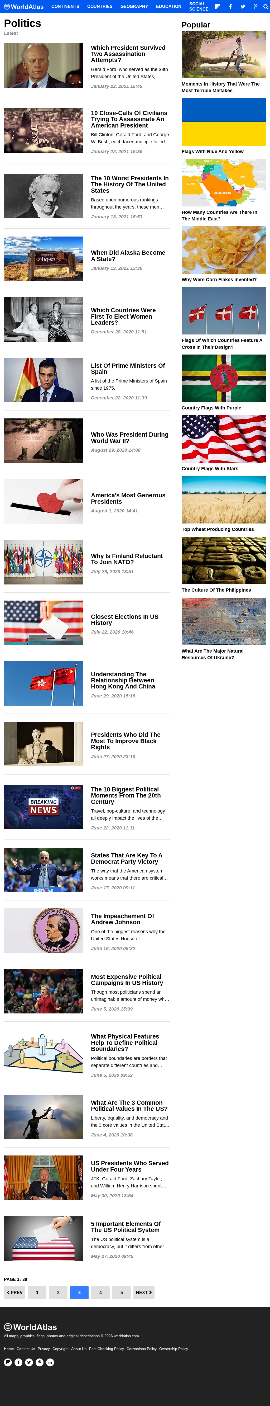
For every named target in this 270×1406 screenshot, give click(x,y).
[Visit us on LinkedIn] (50, 1362)
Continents (65, 6)
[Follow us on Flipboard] (8, 1362)
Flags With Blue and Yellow (213, 151)
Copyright (60, 1349)
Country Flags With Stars (210, 468)
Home (9, 1349)
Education (168, 6)
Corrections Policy (142, 1349)
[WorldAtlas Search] (265, 6)
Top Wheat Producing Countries (218, 529)
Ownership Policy (173, 1349)
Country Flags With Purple (211, 408)
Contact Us (26, 1349)
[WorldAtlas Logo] (25, 7)
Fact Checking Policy (106, 1349)
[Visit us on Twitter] (29, 1362)
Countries (100, 6)
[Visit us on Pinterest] (40, 1362)
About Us (78, 1349)
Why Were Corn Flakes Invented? (219, 279)
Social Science (199, 6)
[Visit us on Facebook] (18, 1362)
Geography (134, 6)
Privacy (44, 1349)
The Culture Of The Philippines (216, 590)
